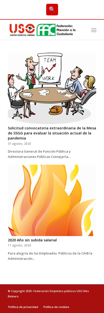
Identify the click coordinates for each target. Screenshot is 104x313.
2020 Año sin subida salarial (32, 240)
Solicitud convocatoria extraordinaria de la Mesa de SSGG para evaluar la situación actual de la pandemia (52, 133)
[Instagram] (92, 301)
